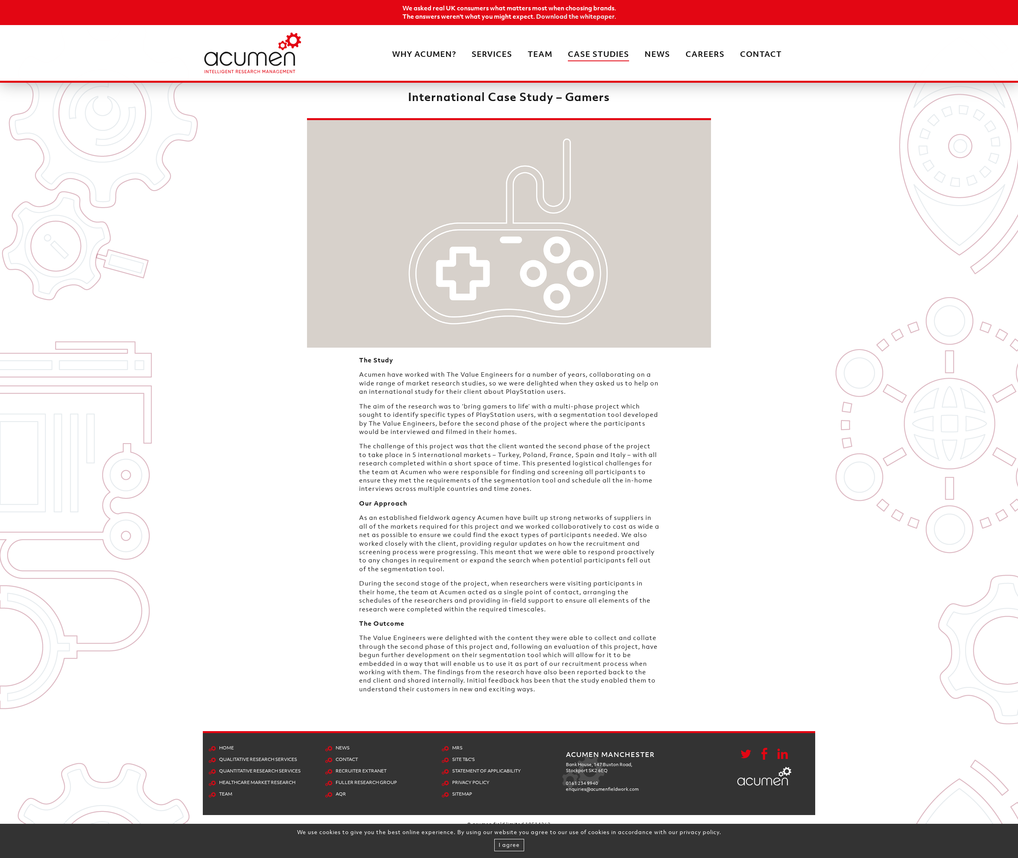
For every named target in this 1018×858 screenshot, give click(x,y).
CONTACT (761, 54)
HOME (226, 748)
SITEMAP (462, 794)
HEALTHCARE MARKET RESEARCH (257, 782)
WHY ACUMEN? (424, 54)
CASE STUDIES (598, 54)
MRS (457, 748)
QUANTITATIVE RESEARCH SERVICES (260, 771)
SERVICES (492, 54)
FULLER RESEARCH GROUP (366, 782)
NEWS (657, 54)
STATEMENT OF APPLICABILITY (486, 771)
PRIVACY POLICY (471, 782)
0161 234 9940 (582, 783)
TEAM (540, 54)
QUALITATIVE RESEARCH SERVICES (258, 759)
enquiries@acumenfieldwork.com (602, 789)
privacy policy (699, 832)
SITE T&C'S (463, 759)
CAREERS (705, 54)
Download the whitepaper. (576, 16)
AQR (341, 794)
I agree (509, 844)
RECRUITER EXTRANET (361, 771)
